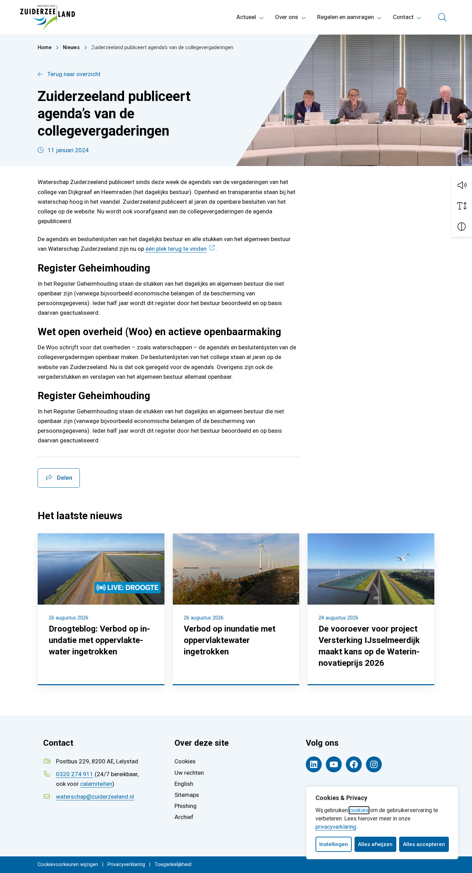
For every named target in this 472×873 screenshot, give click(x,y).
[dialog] (382, 823)
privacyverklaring (335, 827)
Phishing (185, 805)
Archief (183, 817)
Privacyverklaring (126, 864)
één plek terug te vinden (180, 248)
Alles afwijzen (375, 844)
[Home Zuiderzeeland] (47, 17)
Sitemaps (186, 794)
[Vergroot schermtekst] (461, 205)
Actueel (246, 16)
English (183, 783)
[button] (461, 185)
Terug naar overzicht (74, 74)
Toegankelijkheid (172, 864)
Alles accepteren (424, 844)
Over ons (286, 16)
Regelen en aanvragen (345, 16)
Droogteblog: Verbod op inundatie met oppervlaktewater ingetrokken (99, 640)
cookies (359, 810)
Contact (403, 16)
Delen (64, 477)
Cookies (185, 761)
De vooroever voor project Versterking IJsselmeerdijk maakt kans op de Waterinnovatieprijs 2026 (369, 646)
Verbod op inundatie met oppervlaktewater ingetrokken (229, 640)
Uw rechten (189, 772)
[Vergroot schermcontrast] (461, 226)
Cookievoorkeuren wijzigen (68, 864)
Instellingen (333, 844)
